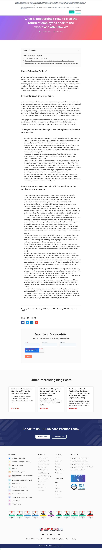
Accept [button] (71, 12)
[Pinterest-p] (59, 534)
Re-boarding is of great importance (36, 58)
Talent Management (70, 309)
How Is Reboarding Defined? (33, 55)
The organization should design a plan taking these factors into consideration (49, 61)
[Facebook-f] (47, 534)
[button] (78, 50)
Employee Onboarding (35, 309)
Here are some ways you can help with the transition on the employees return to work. (52, 63)
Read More (15, 408)
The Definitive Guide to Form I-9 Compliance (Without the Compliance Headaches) (22, 391)
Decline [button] (78, 12)
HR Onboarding (58, 309)
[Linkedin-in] (51, 534)
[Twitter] (43, 534)
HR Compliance (48, 309)
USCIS (23, 311)
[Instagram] (55, 534)
